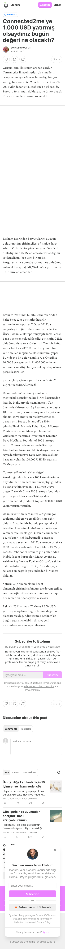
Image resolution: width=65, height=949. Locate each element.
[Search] (58, 772)
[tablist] (18, 728)
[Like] (6, 59)
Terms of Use (49, 682)
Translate (10, 14)
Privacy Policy (43, 922)
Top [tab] (7, 772)
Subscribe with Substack (35, 907)
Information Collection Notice (39, 686)
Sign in (58, 4)
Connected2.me (26, 82)
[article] (32, 792)
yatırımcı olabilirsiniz (26, 620)
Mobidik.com (11, 556)
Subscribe (45, 4)
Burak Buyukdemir (21, 48)
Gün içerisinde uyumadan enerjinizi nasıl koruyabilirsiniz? (21, 816)
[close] (55, 850)
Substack (15, 941)
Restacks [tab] (26, 728)
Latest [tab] (15, 772)
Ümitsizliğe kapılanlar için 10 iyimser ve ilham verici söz (24, 784)
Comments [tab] (11, 728)
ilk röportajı (30, 334)
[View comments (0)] (14, 59)
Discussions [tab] (29, 772)
